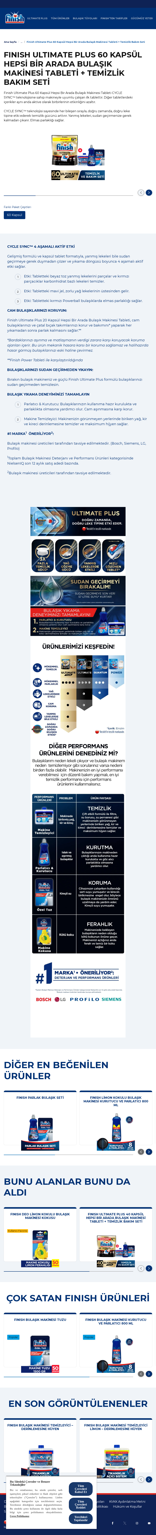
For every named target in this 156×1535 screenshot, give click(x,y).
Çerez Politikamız (19, 1516)
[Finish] (14, 18)
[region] (51, 1502)
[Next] (149, 193)
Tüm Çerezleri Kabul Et (81, 1489)
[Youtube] (149, 1523)
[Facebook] (113, 1523)
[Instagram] (137, 1523)
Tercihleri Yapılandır (81, 1518)
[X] (125, 1523)
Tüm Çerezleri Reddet (81, 1504)
